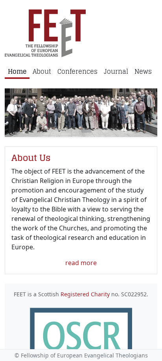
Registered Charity (85, 294)
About (42, 71)
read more (81, 262)
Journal (116, 71)
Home (17, 71)
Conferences (77, 71)
